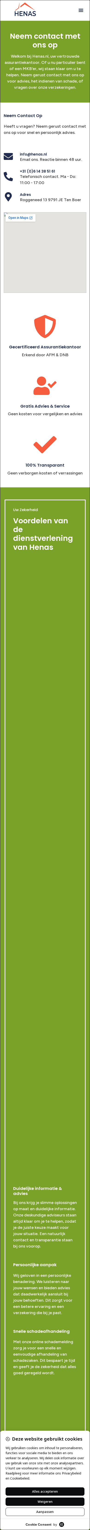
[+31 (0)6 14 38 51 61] (8, 176)
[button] (81, 10)
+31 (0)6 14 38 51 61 (37, 171)
